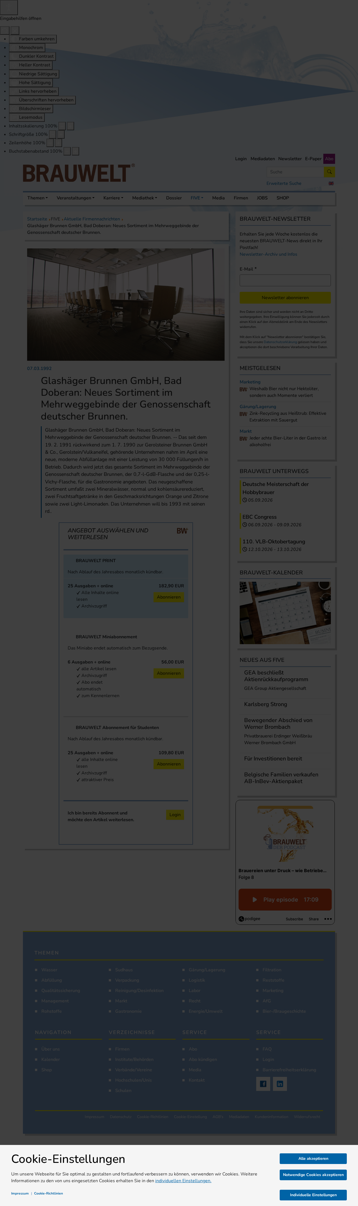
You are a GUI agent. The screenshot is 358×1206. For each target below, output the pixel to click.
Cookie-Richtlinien (48, 1193)
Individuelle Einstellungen (313, 1195)
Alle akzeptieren (313, 1158)
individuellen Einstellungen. (183, 1181)
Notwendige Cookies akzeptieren (313, 1174)
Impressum (20, 1193)
